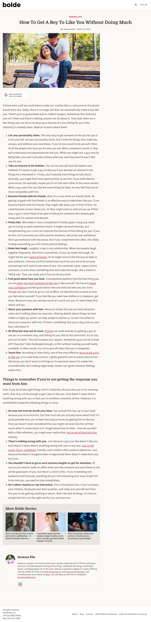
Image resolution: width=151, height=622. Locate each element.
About (74, 614)
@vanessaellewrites (26, 577)
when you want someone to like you (37, 283)
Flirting (49, 331)
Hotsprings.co (55, 571)
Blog (82, 614)
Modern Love (75, 17)
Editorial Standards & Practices (133, 614)
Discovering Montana (75, 571)
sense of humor (38, 257)
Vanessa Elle (69, 29)
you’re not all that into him (81, 432)
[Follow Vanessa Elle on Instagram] (20, 584)
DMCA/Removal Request (106, 614)
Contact (89, 614)
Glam (47, 574)
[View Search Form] (136, 5)
